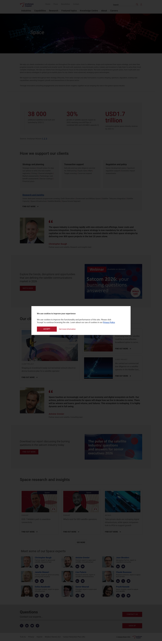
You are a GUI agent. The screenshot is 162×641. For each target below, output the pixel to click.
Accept (46, 329)
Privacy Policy (109, 322)
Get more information (67, 329)
